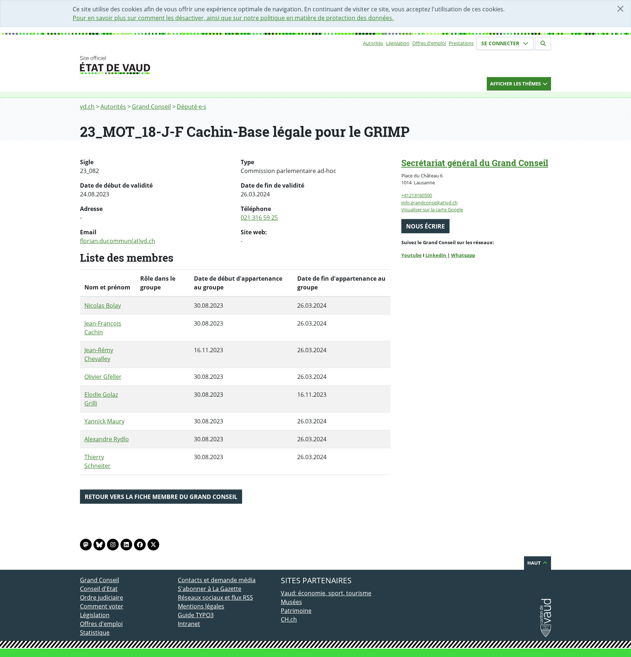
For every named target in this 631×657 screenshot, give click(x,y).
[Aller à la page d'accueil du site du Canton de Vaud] (175, 65)
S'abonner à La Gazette (209, 589)
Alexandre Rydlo (106, 439)
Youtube (411, 255)
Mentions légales (201, 606)
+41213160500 (416, 195)
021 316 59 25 (259, 218)
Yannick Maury (104, 421)
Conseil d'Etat (99, 589)
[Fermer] (620, 8)
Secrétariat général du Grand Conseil (474, 162)
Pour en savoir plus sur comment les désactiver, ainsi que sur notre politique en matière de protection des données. (233, 18)
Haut (534, 563)
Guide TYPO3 (196, 615)
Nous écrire (425, 226)
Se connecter (501, 43)
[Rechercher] (543, 43)
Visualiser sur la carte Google (432, 209)
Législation (397, 43)
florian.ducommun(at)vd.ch (117, 241)
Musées (291, 602)
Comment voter (101, 606)
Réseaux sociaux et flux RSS (215, 597)
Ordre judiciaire (101, 597)
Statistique (95, 633)
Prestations (461, 43)
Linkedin (436, 255)
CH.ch (289, 619)
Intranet (189, 624)
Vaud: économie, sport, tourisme (326, 593)
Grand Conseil (151, 107)
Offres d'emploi (429, 43)
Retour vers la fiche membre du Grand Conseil (161, 497)
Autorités (373, 43)
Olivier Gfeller (103, 377)
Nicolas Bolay (102, 305)
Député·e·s (191, 107)
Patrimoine (296, 611)
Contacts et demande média (217, 580)
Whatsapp (463, 255)
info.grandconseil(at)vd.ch (429, 202)
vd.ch (87, 107)
